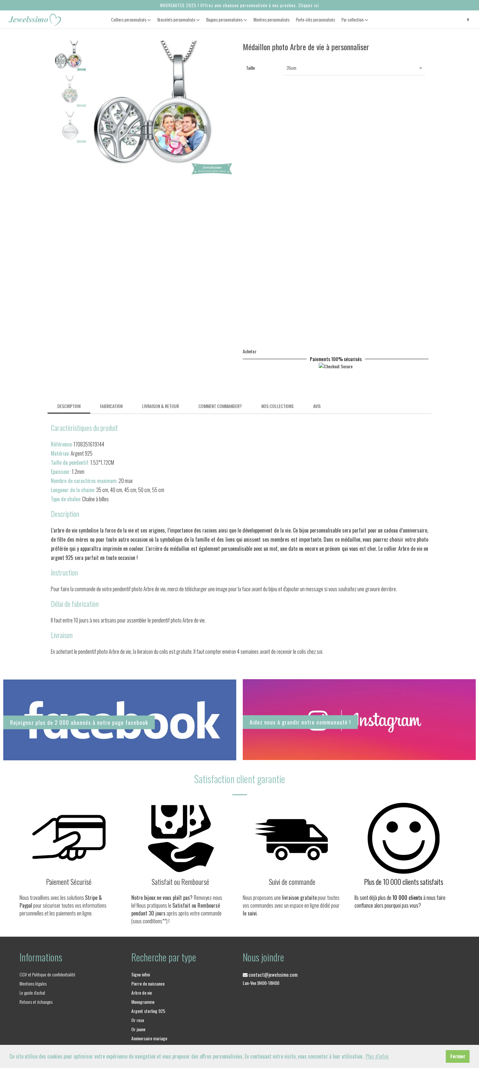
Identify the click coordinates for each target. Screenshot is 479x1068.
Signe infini (140, 974)
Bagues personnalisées (224, 19)
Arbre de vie (141, 992)
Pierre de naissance (148, 983)
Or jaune (138, 1029)
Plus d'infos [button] (377, 1056)
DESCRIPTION (68, 405)
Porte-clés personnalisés (315, 19)
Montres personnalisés (271, 19)
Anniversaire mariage (149, 1038)
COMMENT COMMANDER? (220, 405)
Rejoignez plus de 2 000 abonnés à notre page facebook (79, 722)
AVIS (317, 405)
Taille (250, 67)
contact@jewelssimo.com (273, 974)
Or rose (137, 1020)
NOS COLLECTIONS (277, 405)
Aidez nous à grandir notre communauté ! (300, 722)
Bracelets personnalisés (176, 19)
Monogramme (142, 1001)
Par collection (353, 19)
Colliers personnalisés (129, 19)
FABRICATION (111, 405)
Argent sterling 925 (148, 1010)
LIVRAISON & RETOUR (160, 405)
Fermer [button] (457, 1056)
